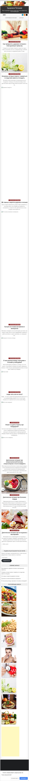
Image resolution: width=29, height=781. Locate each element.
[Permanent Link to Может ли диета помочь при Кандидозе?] (14, 411)
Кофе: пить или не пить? (14, 394)
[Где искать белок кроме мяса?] (8, 631)
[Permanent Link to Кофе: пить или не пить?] (14, 381)
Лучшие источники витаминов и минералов (14, 327)
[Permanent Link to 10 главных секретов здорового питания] (14, 143)
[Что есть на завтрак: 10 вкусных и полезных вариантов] (8, 647)
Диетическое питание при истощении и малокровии (14, 533)
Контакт (21, 17)
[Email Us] (22, 15)
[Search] (27, 15)
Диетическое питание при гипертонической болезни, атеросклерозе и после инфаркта (14, 462)
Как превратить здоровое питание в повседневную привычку (14, 45)
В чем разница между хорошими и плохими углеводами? (14, 361)
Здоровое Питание (14, 8)
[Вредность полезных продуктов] (8, 724)
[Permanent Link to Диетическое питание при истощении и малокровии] (14, 519)
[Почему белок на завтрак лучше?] (8, 708)
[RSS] (25, 15)
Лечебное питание (15, 422)
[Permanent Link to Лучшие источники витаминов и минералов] (14, 267)
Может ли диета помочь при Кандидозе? (14, 425)
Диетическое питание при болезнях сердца (14, 498)
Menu (4, 15)
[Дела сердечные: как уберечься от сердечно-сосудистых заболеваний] (8, 677)
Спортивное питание (11, 17)
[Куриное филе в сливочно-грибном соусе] (8, 616)
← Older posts (4, 544)
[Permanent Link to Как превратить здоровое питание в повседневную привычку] (14, 30)
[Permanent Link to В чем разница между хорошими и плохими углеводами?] (14, 347)
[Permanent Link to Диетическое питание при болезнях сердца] (14, 484)
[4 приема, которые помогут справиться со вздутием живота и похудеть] (8, 693)
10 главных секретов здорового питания (15, 202)
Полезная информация (15, 41)
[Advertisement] (10, 741)
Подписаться (6, 560)
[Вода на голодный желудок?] (8, 662)
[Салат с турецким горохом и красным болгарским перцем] (8, 600)
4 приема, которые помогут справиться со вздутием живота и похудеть (14, 77)
